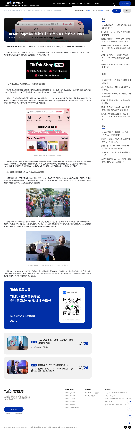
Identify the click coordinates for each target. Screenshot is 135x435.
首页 (5, 10)
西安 (113, 404)
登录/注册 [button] (125, 3)
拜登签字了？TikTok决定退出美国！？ (53, 365)
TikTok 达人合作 (70, 402)
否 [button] (127, 11)
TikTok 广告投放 (70, 399)
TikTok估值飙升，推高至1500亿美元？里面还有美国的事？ (55, 341)
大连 (117, 404)
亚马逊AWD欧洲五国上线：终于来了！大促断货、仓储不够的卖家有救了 (116, 48)
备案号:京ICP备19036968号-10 (67, 427)
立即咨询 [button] (13, 409)
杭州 (110, 404)
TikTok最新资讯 (14, 10)
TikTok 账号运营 (70, 404)
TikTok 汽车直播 (70, 396)
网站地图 (54, 427)
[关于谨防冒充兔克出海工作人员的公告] (129, 401)
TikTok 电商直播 (70, 393)
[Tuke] (22, 2)
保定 (121, 404)
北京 (106, 404)
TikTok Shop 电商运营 (72, 407)
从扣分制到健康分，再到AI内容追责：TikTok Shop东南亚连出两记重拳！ (115, 58)
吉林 (124, 404)
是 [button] (116, 11)
